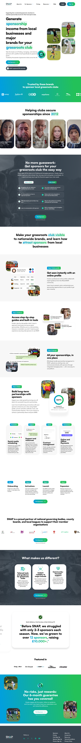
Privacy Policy (68, 741)
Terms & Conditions (70, 739)
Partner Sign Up (57, 741)
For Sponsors (28, 4)
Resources (46, 4)
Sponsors (55, 733)
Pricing (38, 4)
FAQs (54, 4)
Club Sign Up (56, 737)
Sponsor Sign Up (57, 739)
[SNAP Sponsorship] (9, 4)
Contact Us (68, 735)
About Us (19, 4)
